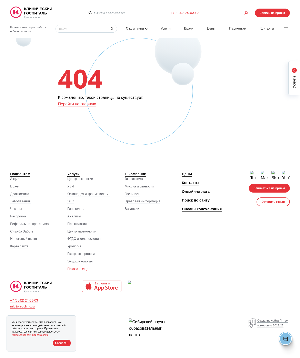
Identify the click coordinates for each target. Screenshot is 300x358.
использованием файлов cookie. (30, 335)
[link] (42, 13)
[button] (106, 12)
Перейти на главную (77, 104)
